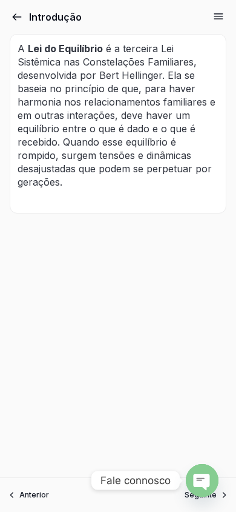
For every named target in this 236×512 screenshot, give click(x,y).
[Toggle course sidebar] (218, 16)
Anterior (34, 494)
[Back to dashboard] (16, 17)
